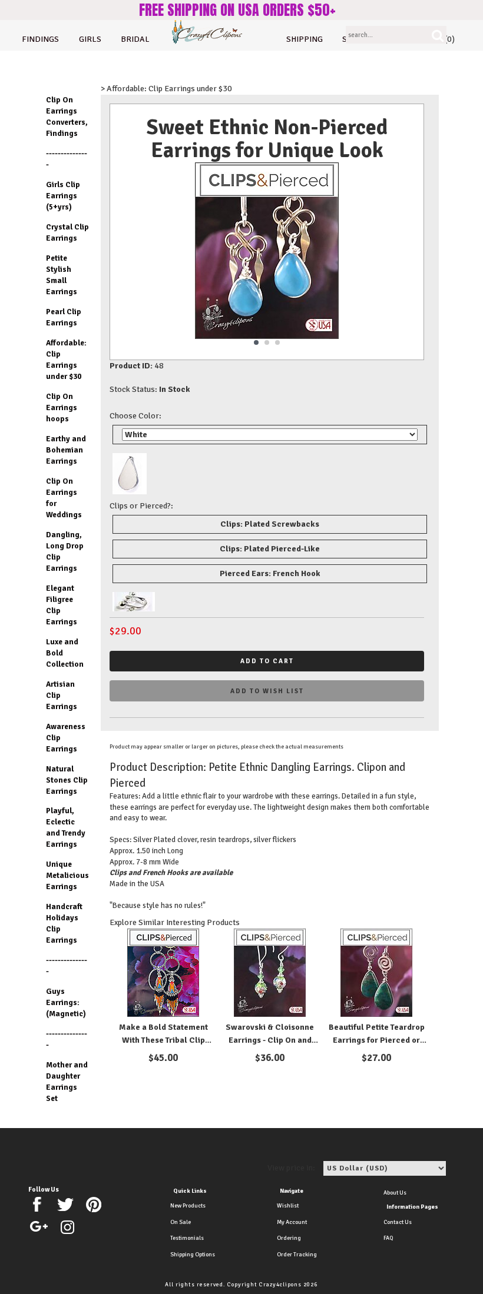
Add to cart (267, 661)
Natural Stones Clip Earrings (67, 780)
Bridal (135, 39)
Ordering (289, 1238)
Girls (90, 39)
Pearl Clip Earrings (63, 317)
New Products (188, 1205)
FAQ (388, 1238)
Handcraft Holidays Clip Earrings (64, 923)
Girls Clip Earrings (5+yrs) (63, 195)
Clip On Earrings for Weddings (64, 498)
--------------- (66, 158)
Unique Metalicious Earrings (67, 875)
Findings (40, 39)
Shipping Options (192, 1254)
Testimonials (187, 1238)
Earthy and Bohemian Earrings (66, 450)
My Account (292, 1222)
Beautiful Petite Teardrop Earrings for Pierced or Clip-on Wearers (377, 1040)
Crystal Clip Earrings (67, 232)
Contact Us (397, 1222)
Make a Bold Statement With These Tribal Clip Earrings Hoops (163, 1040)
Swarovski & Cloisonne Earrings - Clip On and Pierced (270, 1040)
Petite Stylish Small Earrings (61, 275)
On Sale (180, 1222)
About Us (394, 1192)
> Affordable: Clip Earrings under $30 (166, 89)
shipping (304, 39)
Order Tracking (297, 1254)
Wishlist (288, 1205)
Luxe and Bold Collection (65, 653)
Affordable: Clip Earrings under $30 (66, 359)
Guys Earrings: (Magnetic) (66, 1002)
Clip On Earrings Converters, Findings (67, 116)
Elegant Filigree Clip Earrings (61, 605)
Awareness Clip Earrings (65, 737)
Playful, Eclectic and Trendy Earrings (65, 827)
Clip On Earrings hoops (61, 407)
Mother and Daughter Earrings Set (67, 1081)
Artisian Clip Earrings (61, 695)
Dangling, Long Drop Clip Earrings (65, 551)
